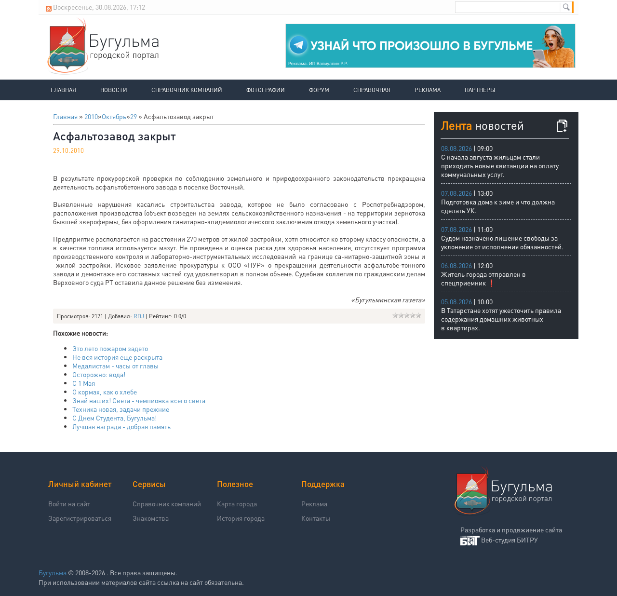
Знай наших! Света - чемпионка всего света (138, 400)
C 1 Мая (83, 383)
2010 (91, 116)
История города (241, 518)
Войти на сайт (69, 503)
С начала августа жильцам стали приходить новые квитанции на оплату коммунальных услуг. (500, 165)
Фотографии (265, 90)
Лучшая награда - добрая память (121, 426)
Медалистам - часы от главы (115, 365)
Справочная (371, 90)
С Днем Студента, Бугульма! (114, 417)
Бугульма (53, 572)
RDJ (139, 316)
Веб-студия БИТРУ (509, 539)
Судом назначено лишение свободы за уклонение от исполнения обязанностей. (502, 242)
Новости (113, 90)
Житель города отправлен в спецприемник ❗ (483, 278)
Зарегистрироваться (79, 518)
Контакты (315, 518)
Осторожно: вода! (98, 374)
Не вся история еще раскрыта (117, 356)
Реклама (428, 90)
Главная (63, 90)
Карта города (237, 503)
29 (133, 116)
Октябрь (114, 116)
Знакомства (151, 518)
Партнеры (480, 90)
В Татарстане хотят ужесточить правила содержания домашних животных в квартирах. (501, 319)
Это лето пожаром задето (110, 348)
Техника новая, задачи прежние (120, 409)
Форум (319, 90)
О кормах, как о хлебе (104, 391)
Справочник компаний (186, 90)
